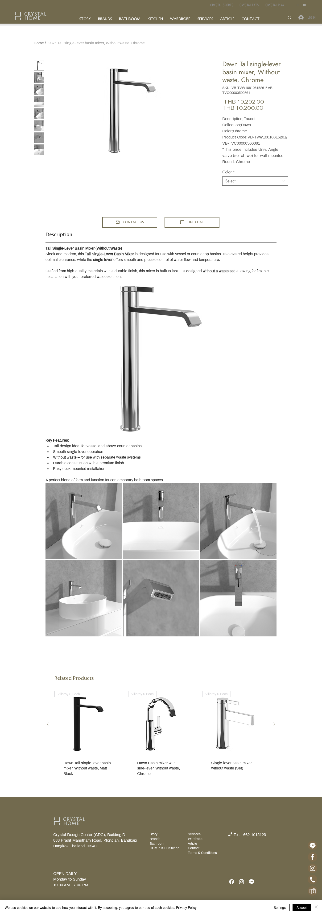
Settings (280, 907)
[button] (249, 5)
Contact (193, 848)
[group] (161, 741)
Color (228, 172)
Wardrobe (195, 839)
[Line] (251, 881)
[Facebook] (231, 881)
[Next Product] (274, 724)
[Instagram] (241, 881)
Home (39, 43)
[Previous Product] (47, 724)
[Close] (316, 907)
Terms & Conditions (202, 853)
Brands (155, 839)
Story (154, 834)
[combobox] (255, 181)
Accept (302, 907)
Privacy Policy (186, 907)
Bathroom (157, 843)
